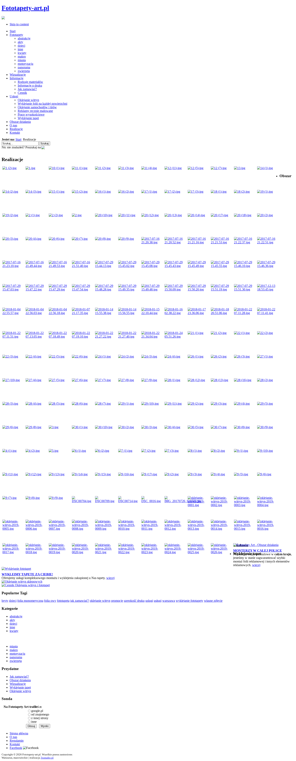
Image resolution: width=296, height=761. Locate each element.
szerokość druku (134, 600)
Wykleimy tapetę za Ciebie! (27, 574)
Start (18, 139)
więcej (256, 565)
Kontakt (15, 744)
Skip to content (19, 24)
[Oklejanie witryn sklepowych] (22, 581)
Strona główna (19, 733)
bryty (5, 600)
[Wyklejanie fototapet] (16, 568)
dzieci (13, 600)
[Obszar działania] (255, 545)
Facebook (16, 748)
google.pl (37, 710)
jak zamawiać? (79, 600)
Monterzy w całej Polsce (257, 550)
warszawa (168, 600)
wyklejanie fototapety (189, 600)
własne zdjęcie (213, 600)
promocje (117, 600)
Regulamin (17, 740)
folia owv (50, 600)
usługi (157, 600)
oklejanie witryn (100, 600)
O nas (13, 737)
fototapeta (63, 600)
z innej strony (39, 718)
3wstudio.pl (47, 757)
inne (34, 721)
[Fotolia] (43, 147)
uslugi (149, 600)
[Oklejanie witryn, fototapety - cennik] (26, 585)
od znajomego (40, 714)
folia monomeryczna (30, 600)
